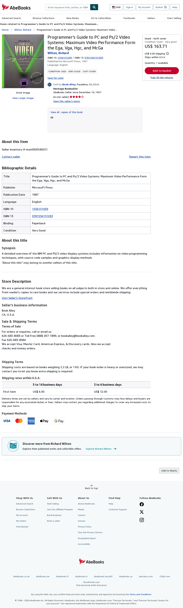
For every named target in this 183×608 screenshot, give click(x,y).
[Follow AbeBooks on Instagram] (142, 520)
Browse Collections (44, 18)
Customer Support (118, 509)
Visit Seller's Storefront (17, 298)
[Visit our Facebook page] (142, 504)
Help (174, 7)
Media (81, 509)
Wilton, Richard (22, 29)
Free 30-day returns (161, 77)
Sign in (129, 7)
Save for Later (56, 77)
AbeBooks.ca (125, 576)
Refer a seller (53, 521)
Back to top (91, 488)
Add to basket (162, 70)
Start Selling (174, 18)
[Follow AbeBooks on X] (142, 512)
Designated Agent (87, 538)
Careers (81, 515)
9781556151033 (42, 216)
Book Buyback (54, 515)
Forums (81, 521)
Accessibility (84, 544)
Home (5, 29)
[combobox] (68, 7)
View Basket (22, 526)
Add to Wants (169, 470)
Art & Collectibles (101, 18)
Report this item (140, 156)
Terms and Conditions (140, 594)
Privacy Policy (84, 526)
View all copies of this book (67, 112)
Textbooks (129, 18)
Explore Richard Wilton (98, 448)
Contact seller (11, 156)
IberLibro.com (146, 576)
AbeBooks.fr (62, 576)
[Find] (94, 7)
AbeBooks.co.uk (21, 576)
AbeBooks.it (81, 576)
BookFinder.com (91, 584)
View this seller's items (66, 101)
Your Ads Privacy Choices (90, 532)
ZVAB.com (164, 576)
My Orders (21, 521)
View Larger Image (23, 97)
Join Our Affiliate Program (60, 509)
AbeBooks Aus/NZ (103, 576)
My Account (144, 7)
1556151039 (65, 57)
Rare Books (72, 18)
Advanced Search (11, 18)
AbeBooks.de (43, 576)
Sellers (151, 18)
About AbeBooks (86, 503)
